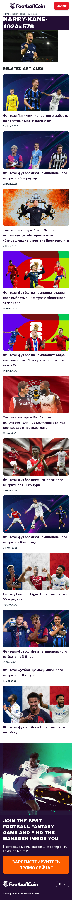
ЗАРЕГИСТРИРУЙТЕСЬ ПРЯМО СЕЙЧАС (36, 864)
